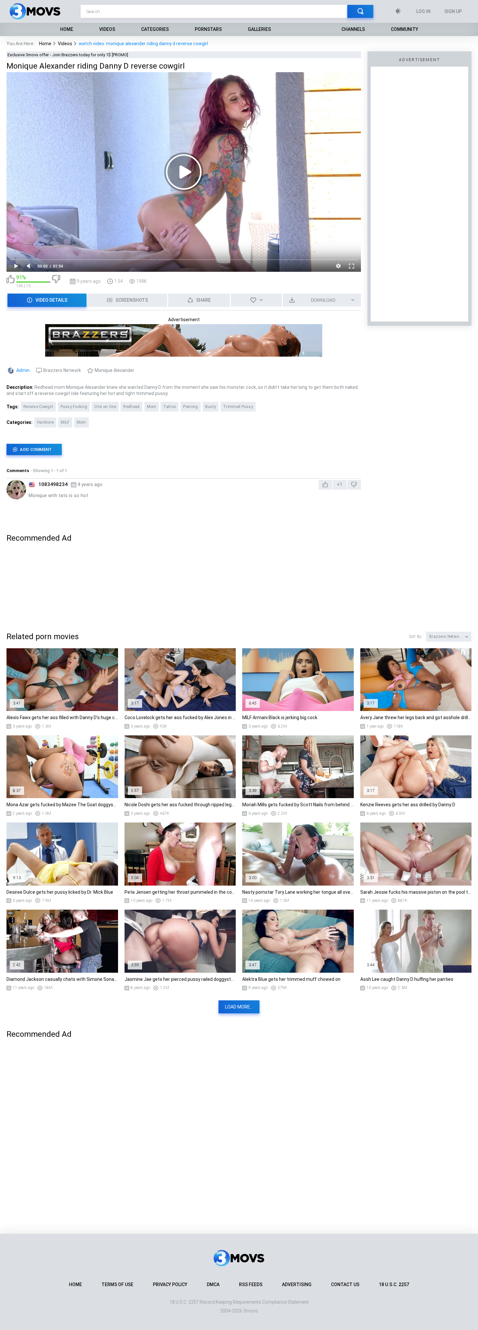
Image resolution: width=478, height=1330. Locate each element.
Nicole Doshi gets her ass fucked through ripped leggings (180, 804)
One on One (105, 406)
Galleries (259, 29)
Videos (107, 29)
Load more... (239, 1006)
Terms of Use (117, 1284)
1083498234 (53, 484)
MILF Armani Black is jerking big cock (279, 717)
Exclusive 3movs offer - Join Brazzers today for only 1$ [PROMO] (67, 54)
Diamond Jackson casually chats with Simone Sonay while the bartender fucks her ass (62, 979)
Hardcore (45, 422)
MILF (65, 422)
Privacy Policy (170, 1284)
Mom (151, 406)
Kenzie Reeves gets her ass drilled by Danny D (407, 804)
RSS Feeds (250, 1284)
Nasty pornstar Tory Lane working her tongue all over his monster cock (298, 892)
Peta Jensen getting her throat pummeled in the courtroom (180, 892)
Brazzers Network (62, 370)
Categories (155, 29)
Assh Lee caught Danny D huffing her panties (406, 979)
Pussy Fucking (73, 406)
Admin (23, 370)
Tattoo (169, 406)
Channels (353, 29)
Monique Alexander (114, 370)
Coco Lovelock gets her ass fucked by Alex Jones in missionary (180, 717)
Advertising (297, 1284)
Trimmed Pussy (238, 406)
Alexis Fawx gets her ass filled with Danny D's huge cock (62, 717)
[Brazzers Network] (183, 353)
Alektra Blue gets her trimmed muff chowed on (291, 979)
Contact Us (345, 1284)
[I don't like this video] (56, 281)
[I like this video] (11, 281)
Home (66, 29)
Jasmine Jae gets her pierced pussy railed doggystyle (180, 979)
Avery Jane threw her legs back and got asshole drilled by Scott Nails (416, 717)
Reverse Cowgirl (38, 406)
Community (404, 29)
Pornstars (208, 29)
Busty (210, 406)
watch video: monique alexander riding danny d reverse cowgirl (143, 43)
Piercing (190, 406)
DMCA (213, 1284)
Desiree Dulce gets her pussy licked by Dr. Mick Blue (60, 892)
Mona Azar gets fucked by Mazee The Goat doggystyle (62, 804)
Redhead (131, 406)
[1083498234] (16, 489)
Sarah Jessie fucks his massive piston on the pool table (416, 892)
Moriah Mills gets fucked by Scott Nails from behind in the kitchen (298, 804)
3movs (250, 1310)
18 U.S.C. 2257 (394, 1284)
